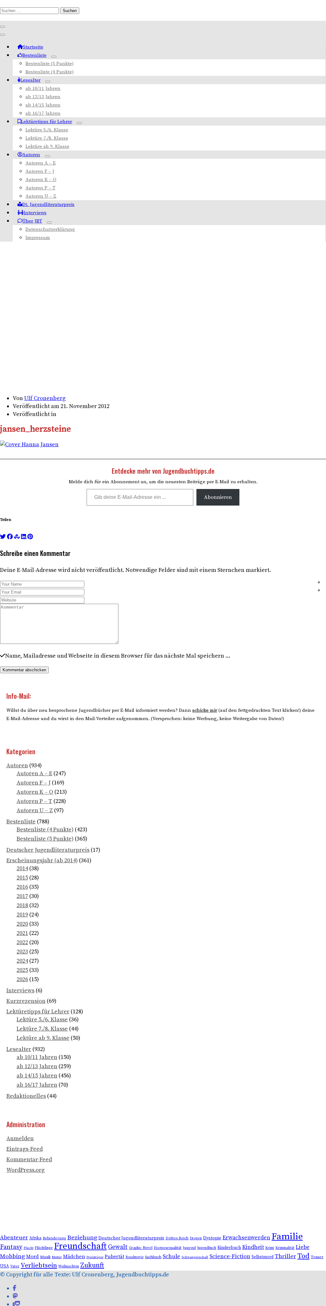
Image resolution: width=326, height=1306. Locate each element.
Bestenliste (34, 55)
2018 (22, 905)
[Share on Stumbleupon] (17, 536)
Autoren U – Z (40, 196)
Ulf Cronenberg (45, 398)
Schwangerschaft (194, 1257)
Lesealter (30, 80)
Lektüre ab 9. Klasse (47, 146)
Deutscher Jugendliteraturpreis (47, 850)
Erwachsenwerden (246, 1237)
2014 (22, 868)
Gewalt (118, 1247)
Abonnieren (218, 497)
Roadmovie (134, 1257)
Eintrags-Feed (24, 1149)
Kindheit (253, 1247)
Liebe (302, 1247)
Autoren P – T (40, 188)
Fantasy (11, 1247)
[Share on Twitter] (3, 536)
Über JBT (32, 221)
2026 (22, 979)
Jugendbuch (206, 1247)
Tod (303, 1256)
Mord (32, 1256)
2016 (22, 887)
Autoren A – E (40, 163)
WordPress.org (25, 1170)
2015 (22, 877)
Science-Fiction (229, 1256)
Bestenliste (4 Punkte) (49, 72)
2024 (22, 961)
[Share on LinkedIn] (24, 536)
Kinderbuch (229, 1248)
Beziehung (82, 1237)
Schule (171, 1256)
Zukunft (92, 1265)
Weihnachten (68, 1266)
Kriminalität (284, 1247)
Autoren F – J (39, 171)
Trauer (317, 1256)
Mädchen (74, 1256)
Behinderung (54, 1238)
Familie (287, 1237)
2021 (22, 933)
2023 (22, 951)
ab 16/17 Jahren (42, 113)
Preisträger (94, 1257)
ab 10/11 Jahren (42, 88)
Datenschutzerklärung (50, 229)
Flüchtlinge (44, 1247)
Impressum (37, 238)
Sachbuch (153, 1257)
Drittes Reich (177, 1238)
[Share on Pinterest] (30, 536)
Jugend (189, 1247)
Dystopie (212, 1238)
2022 (22, 942)
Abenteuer (14, 1237)
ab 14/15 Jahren (42, 105)
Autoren (31, 155)
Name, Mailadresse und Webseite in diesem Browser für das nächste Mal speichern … (117, 656)
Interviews (35, 213)
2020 (22, 924)
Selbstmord (262, 1256)
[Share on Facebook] (10, 536)
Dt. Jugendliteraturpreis (48, 204)
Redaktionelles (26, 1096)
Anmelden (20, 1138)
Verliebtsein (39, 1265)
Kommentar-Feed (29, 1159)
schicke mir (204, 710)
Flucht (28, 1248)
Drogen (196, 1238)
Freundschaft (80, 1246)
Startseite (33, 47)
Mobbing (12, 1256)
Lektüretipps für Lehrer (46, 122)
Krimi (269, 1247)
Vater (14, 1266)
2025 (22, 970)
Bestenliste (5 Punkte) (49, 64)
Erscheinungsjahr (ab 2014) (42, 860)
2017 (22, 896)
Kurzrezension (26, 1001)
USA (4, 1266)
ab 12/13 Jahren (42, 97)
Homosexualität (167, 1247)
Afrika (35, 1238)
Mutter (57, 1257)
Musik (45, 1257)
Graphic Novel (140, 1247)
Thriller (285, 1256)
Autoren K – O (40, 180)
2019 (22, 914)
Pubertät (114, 1257)
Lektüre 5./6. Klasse (46, 130)
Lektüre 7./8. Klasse (46, 138)
